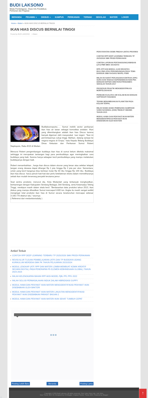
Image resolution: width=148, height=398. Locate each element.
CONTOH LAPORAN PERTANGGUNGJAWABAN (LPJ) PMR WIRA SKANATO (116, 64)
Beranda (17, 17)
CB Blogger (68, 395)
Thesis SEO (89, 395)
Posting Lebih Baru (20, 383)
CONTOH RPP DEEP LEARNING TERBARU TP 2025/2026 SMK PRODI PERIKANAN (51, 255)
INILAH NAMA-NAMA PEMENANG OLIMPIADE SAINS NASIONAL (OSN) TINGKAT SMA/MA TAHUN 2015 (116, 110)
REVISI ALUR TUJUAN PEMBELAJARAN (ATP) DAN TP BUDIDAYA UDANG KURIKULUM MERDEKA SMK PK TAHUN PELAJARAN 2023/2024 (46, 261)
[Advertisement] (52, 58)
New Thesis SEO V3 (47, 395)
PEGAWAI (31, 17)
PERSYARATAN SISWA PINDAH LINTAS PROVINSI (117, 52)
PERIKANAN (73, 17)
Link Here (99, 393)
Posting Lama (86, 383)
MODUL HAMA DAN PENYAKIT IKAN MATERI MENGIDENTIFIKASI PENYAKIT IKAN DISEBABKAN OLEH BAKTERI (115, 119)
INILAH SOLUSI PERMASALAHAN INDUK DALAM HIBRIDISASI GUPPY (45, 280)
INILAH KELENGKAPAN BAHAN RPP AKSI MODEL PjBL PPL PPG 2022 (44, 276)
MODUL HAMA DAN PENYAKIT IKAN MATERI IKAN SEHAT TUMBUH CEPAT (47, 299)
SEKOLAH (101, 17)
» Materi (34, 34)
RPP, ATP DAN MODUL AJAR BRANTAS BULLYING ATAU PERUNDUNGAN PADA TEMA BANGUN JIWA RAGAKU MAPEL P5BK (116, 71)
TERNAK (88, 17)
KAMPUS (59, 17)
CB (1, 397)
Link (94, 393)
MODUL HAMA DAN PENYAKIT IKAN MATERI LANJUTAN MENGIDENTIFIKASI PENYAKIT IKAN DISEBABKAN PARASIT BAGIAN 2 (48, 293)
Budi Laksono (26, 5)
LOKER (125, 17)
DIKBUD (46, 17)
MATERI (114, 17)
